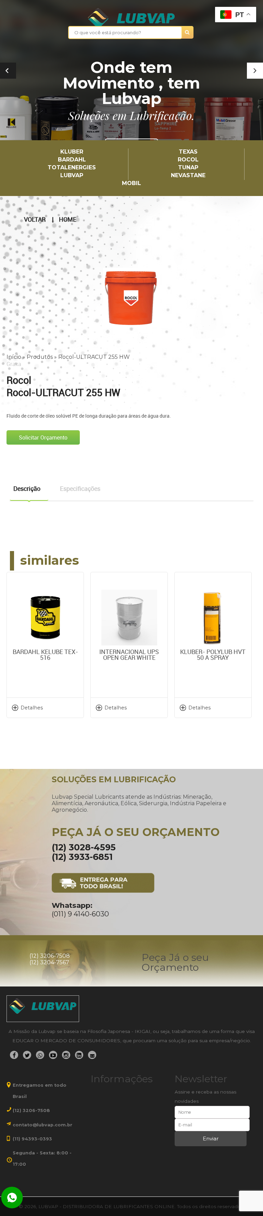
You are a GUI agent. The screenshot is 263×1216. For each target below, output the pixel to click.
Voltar (35, 220)
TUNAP (188, 168)
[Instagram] (66, 1055)
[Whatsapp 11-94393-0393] (12, 1198)
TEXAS (188, 152)
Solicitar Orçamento (43, 437)
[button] (255, 71)
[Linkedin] (79, 1055)
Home (67, 220)
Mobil (131, 183)
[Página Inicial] (131, 18)
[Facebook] (14, 1055)
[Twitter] (27, 1055)
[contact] (92, 1055)
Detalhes (32, 708)
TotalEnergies (72, 168)
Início (14, 357)
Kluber (71, 152)
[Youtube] (53, 1055)
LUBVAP (71, 176)
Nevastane (188, 176)
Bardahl (72, 160)
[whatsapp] (40, 1055)
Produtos (40, 357)
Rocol (188, 160)
